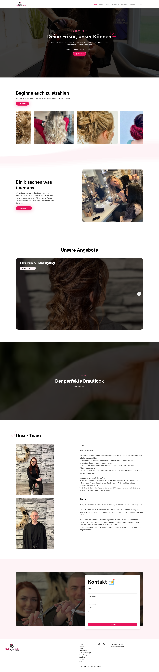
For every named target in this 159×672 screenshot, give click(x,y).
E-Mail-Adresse (92, 596)
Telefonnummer (92, 604)
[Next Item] (139, 294)
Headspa (82, 657)
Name (90, 588)
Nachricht (91, 612)
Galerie (82, 646)
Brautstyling (83, 650)
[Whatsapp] (99, 644)
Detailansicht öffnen (28, 268)
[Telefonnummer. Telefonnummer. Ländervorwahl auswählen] (90, 607)
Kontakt (82, 659)
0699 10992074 (118, 644)
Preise (81, 648)
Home (81, 644)
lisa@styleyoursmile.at (117, 646)
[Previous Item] (20, 294)
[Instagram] (104, 644)
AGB (81, 661)
